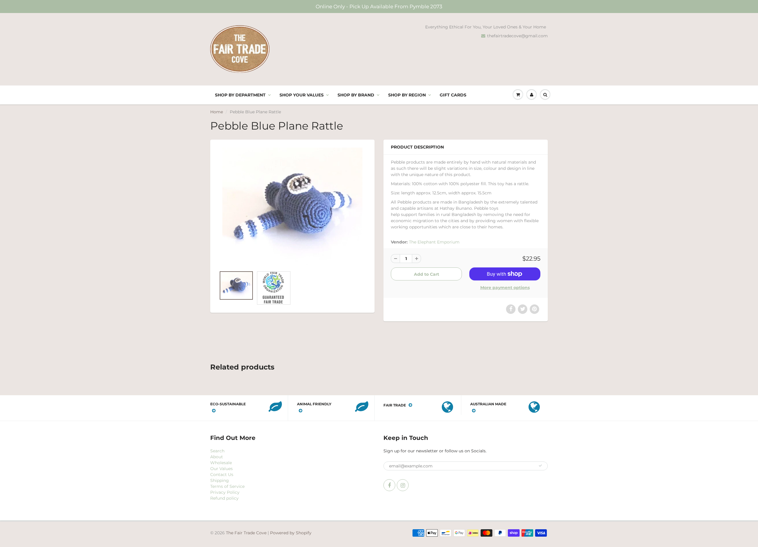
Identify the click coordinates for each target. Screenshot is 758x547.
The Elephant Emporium (434, 242)
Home (216, 111)
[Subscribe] (540, 465)
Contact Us (221, 474)
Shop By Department (240, 95)
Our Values (221, 468)
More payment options (505, 287)
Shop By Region (407, 95)
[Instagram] (403, 485)
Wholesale (221, 462)
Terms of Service (227, 486)
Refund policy (224, 498)
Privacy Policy (225, 492)
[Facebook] (389, 485)
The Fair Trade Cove (246, 532)
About (216, 456)
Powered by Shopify (290, 532)
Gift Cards (453, 95)
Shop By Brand (356, 95)
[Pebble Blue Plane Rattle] (292, 207)
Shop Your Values (302, 95)
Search (217, 451)
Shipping (219, 480)
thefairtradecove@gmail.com (517, 35)
